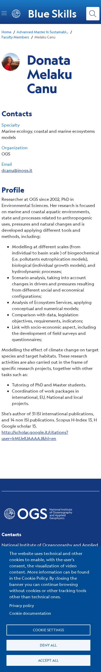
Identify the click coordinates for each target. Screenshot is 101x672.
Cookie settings (48, 629)
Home (6, 32)
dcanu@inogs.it (17, 170)
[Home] (50, 514)
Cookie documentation (30, 613)
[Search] (92, 13)
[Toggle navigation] (4, 13)
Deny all (48, 645)
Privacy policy (21, 605)
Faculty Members (15, 37)
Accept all (48, 660)
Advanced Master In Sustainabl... (42, 32)
